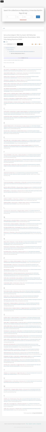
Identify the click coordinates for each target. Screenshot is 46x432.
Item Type (26, 57)
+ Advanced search (23, 19)
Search (38, 16)
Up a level (6, 41)
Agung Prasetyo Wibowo (29, 427)
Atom (34, 44)
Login (4, 28)
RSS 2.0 (41, 44)
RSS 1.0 (37, 44)
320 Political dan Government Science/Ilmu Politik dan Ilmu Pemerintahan (21, 51)
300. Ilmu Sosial (9, 49)
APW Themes (21, 427)
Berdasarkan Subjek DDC (10, 47)
